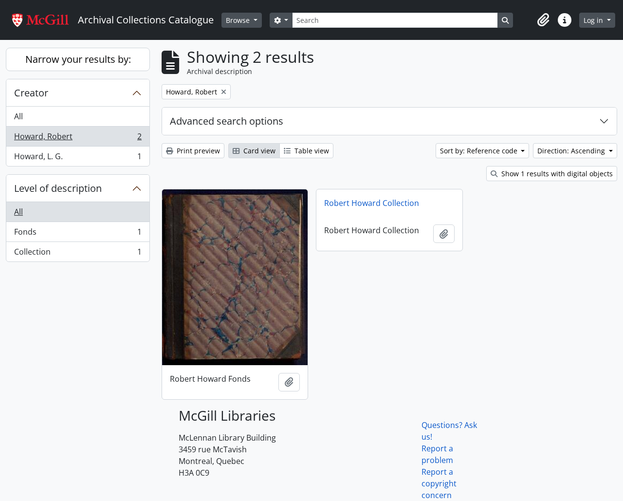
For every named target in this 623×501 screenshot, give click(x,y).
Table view (311, 150)
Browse (239, 20)
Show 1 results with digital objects (556, 173)
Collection (78, 253)
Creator (31, 92)
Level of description (58, 188)
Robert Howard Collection (371, 203)
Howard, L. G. (78, 158)
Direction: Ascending (572, 150)
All (18, 116)
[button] (543, 20)
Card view (258, 150)
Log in (594, 20)
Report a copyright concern (439, 483)
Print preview (197, 150)
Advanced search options (226, 121)
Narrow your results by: (78, 59)
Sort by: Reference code (479, 150)
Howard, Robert (78, 139)
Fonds (78, 234)
